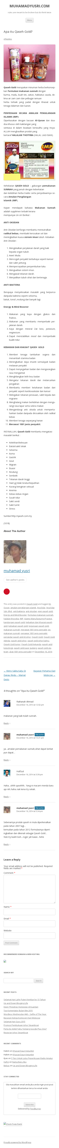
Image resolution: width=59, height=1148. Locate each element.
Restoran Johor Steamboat (16, 1032)
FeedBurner (35, 1108)
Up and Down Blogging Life (16, 1003)
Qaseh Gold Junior (12, 644)
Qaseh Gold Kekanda (31, 644)
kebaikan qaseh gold (18, 626)
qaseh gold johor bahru (38, 640)
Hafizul (20, 771)
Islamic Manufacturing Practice (38, 618)
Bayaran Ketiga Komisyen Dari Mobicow (22, 1018)
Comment (9, 872)
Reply (6, 723)
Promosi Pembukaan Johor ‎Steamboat (21, 1025)
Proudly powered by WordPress (17, 1142)
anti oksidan (31, 611)
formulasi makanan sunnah (40, 615)
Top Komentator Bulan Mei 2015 (18, 1010)
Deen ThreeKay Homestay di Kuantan (21, 1006)
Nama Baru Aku (19, 1062)
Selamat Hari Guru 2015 (14, 1021)
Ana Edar (41, 607)
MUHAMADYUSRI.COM (30, 6)
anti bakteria (19, 611)
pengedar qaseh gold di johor (17, 637)
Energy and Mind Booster (15, 615)
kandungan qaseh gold (14, 622)
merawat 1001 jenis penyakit (34, 629)
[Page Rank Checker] (13, 1124)
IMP (21, 618)
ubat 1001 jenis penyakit (20, 651)
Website (7, 930)
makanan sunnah (12, 629)
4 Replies (8, 39)
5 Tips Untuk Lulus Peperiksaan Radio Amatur (32, 1058)
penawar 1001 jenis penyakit (34, 633)
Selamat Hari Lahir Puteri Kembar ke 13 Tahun (25, 999)
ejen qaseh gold (45, 611)
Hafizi (6, 1062)
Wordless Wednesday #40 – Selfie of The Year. (25, 1014)
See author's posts (15, 579)
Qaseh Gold (32, 604)
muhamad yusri (17, 570)
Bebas (7, 1065)
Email (7, 918)
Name (7, 906)
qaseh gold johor (19, 640)
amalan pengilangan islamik (23, 607)
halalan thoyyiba (11, 618)
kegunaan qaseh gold (39, 626)
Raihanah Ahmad (24, 701)
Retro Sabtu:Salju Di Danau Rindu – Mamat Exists (15, 675)
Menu (29, 20)
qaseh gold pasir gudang (25, 648)
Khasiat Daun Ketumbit (23, 1051)
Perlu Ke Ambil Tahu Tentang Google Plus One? (25, 1029)
